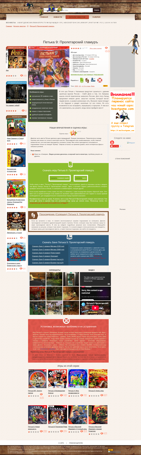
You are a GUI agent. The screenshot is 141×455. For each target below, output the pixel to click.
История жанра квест (70, 6)
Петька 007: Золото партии (35, 392)
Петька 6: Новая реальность (34, 428)
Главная (9, 26)
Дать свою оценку (96, 48)
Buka (92, 86)
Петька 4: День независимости (73, 392)
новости (58, 17)
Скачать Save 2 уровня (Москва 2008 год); (48, 249)
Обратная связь (94, 6)
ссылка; (91, 59)
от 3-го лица (86, 86)
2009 (76, 86)
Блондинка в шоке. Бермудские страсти (14, 264)
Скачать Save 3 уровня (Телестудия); (46, 253)
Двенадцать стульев (14, 233)
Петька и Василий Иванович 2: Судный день (77, 428)
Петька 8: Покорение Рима (57, 427)
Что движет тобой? (13, 105)
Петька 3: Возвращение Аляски (56, 392)
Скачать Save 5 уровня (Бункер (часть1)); (48, 259)
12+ (80, 86)
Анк (7, 70)
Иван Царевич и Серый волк (15, 139)
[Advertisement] (43, 33)
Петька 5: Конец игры (96, 391)
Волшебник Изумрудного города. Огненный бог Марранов (16, 202)
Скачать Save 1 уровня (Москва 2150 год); (48, 246)
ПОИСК (96, 10)
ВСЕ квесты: (11, 22)
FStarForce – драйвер (47, 349)
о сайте (61, 443)
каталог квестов (77, 17)
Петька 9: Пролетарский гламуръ (42, 26)
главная (44, 17)
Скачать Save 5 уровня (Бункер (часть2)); (48, 263)
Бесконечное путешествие (11, 170)
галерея (96, 17)
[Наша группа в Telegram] (131, 142)
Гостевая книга (83, 6)
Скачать (60, 178)
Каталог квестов (20, 26)
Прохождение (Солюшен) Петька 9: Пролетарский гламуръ (72, 214)
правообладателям (76, 443)
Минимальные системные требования (87, 75)
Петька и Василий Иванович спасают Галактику (95, 429)
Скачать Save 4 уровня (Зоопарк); (45, 256)
